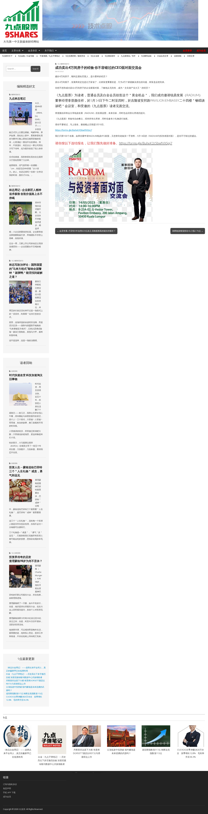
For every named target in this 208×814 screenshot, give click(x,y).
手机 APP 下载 (9, 792)
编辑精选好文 (64, 64)
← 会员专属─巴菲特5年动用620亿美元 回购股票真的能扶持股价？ (86, 230)
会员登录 (187, 50)
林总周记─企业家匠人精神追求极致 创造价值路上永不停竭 (25, 194)
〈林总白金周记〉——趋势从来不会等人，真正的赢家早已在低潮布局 (17, 753)
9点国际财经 (110, 56)
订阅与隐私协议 (10, 784)
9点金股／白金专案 (26, 56)
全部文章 (190, 56)
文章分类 (16, 50)
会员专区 (32, 50)
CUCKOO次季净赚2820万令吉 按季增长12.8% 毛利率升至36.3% (190, 753)
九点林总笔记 (17, 98)
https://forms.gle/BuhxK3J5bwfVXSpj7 (73, 130)
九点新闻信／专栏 (128, 56)
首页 (4, 50)
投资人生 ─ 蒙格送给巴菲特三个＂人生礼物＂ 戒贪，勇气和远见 (25, 471)
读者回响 (177, 56)
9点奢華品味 (146, 56)
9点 (58, 64)
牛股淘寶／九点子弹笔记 (50, 56)
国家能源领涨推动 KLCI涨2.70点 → (187, 230)
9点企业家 (95, 56)
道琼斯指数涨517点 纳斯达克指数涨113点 (24, 693)
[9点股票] (21, 19)
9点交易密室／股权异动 (75, 56)
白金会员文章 (162, 56)
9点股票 (22, 809)
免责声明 (7, 788)
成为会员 (201, 50)
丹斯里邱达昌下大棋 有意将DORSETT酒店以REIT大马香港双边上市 (86, 753)
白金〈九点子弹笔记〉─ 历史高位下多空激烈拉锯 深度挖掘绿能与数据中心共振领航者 (52, 760)
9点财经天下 (7, 56)
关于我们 (49, 50)
